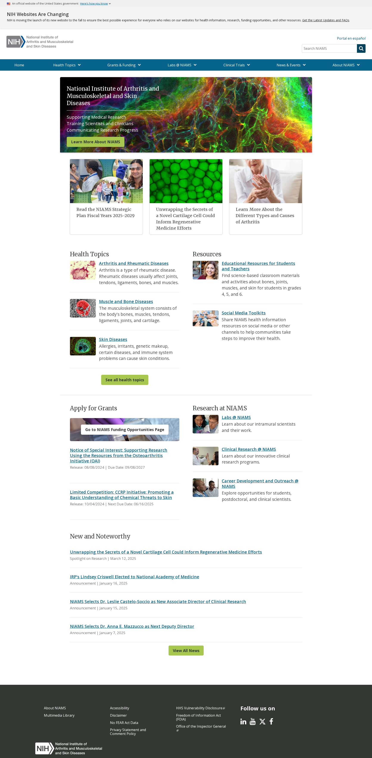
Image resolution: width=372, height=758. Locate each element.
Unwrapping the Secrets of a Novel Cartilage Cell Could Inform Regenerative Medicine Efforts (166, 552)
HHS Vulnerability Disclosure (199, 708)
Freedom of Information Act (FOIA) (198, 717)
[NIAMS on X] (262, 723)
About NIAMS (55, 708)
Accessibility (119, 708)
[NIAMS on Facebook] (271, 722)
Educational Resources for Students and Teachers (258, 266)
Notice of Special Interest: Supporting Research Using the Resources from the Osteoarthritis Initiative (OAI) (118, 455)
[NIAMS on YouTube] (253, 722)
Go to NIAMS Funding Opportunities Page (124, 429)
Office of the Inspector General (201, 726)
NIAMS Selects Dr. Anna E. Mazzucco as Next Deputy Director (132, 626)
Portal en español (351, 38)
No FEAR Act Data (124, 722)
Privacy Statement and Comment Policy (128, 731)
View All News (186, 650)
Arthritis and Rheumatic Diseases (134, 263)
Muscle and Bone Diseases (126, 301)
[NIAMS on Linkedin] (243, 722)
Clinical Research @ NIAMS (249, 449)
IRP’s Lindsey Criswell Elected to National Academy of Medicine (134, 577)
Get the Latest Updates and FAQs (325, 20)
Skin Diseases (113, 339)
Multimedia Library (59, 715)
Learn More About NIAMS (95, 141)
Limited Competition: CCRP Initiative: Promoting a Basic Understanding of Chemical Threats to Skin (122, 494)
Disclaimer (118, 715)
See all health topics (124, 379)
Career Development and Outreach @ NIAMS (260, 483)
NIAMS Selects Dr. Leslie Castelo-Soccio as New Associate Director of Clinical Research (158, 601)
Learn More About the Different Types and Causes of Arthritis (265, 215)
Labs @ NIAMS (236, 417)
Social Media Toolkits (244, 313)
